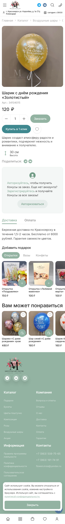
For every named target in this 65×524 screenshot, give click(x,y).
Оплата (40, 432)
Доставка (41, 419)
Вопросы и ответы (46, 400)
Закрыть (32, 505)
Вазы (26, 255)
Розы (6, 425)
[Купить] (22, 283)
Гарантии (41, 438)
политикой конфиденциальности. (22, 496)
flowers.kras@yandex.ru (48, 466)
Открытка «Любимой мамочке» (40, 290)
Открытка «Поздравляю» (10, 290)
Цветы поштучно (13, 413)
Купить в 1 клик (16, 129)
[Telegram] (39, 5)
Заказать (40, 118)
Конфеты (42, 255)
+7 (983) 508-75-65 (48, 453)
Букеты (8, 406)
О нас (39, 413)
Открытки (11, 255)
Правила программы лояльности (15, 455)
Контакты (41, 425)
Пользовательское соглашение (14, 474)
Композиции (10, 419)
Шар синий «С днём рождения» (39, 340)
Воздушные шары (45, 20)
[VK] (45, 5)
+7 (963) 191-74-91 (47, 459)
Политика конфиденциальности (15, 464)
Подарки (8, 400)
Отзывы (40, 406)
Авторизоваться (32, 204)
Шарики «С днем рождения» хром (11, 340)
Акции (7, 438)
